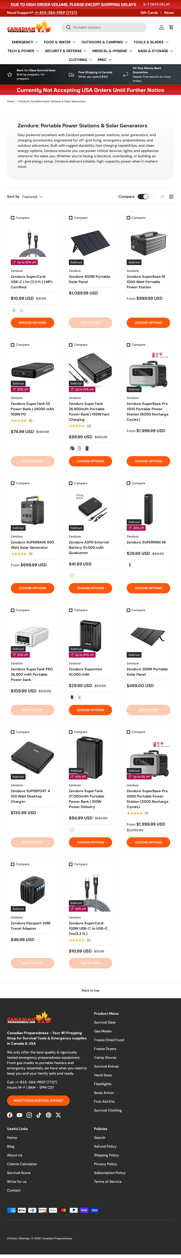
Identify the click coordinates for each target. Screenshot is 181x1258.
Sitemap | (25, 1238)
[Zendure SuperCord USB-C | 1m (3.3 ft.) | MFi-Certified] (32, 243)
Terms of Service (108, 1181)
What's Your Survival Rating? (38, 1101)
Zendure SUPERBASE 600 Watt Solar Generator (32, 545)
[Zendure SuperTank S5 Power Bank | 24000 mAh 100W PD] (32, 370)
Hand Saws (103, 1075)
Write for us (16, 1181)
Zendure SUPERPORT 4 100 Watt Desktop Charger (30, 796)
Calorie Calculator (22, 1164)
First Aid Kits (104, 1101)
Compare (127, 196)
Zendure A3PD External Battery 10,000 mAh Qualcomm (89, 547)
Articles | (13, 1238)
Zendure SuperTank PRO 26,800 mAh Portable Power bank (32, 674)
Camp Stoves (105, 1057)
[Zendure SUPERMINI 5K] (148, 509)
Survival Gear (105, 1022)
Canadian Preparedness (56, 1238)
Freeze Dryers (105, 1048)
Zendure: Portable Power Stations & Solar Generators (52, 101)
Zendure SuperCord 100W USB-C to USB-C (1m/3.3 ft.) (88, 928)
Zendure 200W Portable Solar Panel (147, 672)
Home (10, 101)
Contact (14, 1190)
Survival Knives (106, 1066)
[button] (171, 27)
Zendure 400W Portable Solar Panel (89, 279)
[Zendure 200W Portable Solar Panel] (148, 636)
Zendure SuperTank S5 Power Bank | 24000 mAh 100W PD (32, 409)
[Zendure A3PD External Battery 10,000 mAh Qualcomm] (90, 509)
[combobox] (104, 27)
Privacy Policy (105, 1164)
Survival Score (18, 1172)
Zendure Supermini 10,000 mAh (85, 672)
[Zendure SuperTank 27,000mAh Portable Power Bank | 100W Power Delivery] (90, 757)
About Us (14, 1155)
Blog (10, 1146)
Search (99, 1137)
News (169, 12)
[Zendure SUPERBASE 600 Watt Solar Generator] (32, 509)
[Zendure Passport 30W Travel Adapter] (32, 890)
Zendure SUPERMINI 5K (146, 542)
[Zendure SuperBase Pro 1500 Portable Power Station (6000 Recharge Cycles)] (148, 370)
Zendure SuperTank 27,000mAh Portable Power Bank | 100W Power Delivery (86, 799)
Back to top (90, 990)
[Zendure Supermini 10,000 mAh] (90, 636)
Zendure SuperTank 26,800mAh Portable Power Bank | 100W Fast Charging (89, 411)
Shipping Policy (106, 1155)
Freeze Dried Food (109, 1040)
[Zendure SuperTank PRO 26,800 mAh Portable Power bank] (32, 636)
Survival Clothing (108, 1110)
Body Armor (104, 1092)
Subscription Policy (110, 1172)
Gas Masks (103, 1031)
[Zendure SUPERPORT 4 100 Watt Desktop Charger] (32, 757)
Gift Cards (149, 12)
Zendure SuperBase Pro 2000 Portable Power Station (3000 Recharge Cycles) (148, 799)
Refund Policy (105, 1146)
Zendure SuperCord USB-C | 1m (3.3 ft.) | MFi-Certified (32, 281)
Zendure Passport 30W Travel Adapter (31, 926)
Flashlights (102, 1084)
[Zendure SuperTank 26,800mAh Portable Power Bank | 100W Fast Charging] (90, 370)
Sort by (13, 196)
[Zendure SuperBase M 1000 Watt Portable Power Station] (148, 243)
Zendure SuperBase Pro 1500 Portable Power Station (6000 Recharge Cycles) (148, 411)
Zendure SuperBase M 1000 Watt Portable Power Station (146, 281)
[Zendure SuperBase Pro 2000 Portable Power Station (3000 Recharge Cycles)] (148, 757)
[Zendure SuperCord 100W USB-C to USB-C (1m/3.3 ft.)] (90, 890)
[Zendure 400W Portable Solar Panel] (90, 243)
